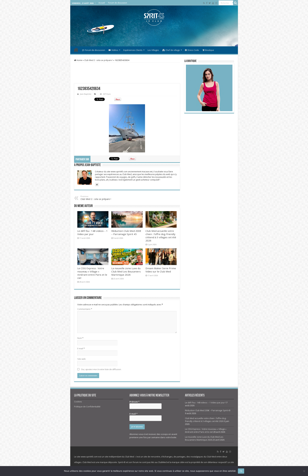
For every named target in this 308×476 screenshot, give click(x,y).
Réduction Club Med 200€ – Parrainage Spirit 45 (126, 232)
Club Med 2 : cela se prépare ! (98, 60)
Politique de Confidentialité (87, 406)
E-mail (81, 348)
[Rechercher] (235, 2)
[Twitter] (209, 3)
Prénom (134, 401)
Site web (81, 358)
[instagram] (216, 3)
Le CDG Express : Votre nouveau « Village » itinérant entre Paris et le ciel (92, 273)
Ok (241, 471)
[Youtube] (213, 3)
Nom (80, 338)
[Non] (304, 471)
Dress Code (193, 50)
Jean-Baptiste (85, 94)
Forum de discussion (117, 2)
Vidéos (114, 50)
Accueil (101, 2)
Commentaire (84, 309)
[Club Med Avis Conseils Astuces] (154, 17)
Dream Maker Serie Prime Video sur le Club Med (160, 270)
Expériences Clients (132, 50)
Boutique (209, 50)
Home (79, 60)
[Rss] (204, 3)
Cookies (78, 401)
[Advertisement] (154, 36)
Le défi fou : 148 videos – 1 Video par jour (92, 232)
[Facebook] (207, 3)
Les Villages (153, 50)
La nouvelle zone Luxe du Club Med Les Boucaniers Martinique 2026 (126, 271)
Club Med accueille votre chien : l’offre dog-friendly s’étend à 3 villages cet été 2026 (160, 235)
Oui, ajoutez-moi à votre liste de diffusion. (101, 369)
